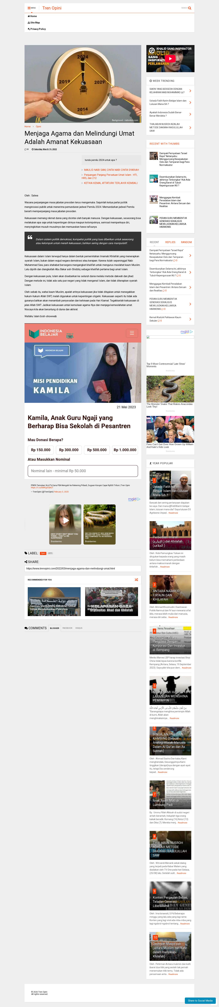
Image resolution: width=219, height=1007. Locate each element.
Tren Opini (51, 8)
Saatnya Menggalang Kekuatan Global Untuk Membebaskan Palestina (53, 608)
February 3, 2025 (61, 492)
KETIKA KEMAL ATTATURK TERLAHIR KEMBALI (111, 183)
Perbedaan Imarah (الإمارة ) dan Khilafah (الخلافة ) (167, 541)
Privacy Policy (38, 29)
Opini (38, 126)
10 (155, 937)
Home (33, 16)
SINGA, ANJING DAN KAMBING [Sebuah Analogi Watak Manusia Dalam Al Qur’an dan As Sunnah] (169, 742)
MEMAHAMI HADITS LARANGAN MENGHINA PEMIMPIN (170, 696)
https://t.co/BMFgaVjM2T (42, 488)
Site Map (35, 22)
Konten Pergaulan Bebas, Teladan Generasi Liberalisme (170, 902)
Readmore (173, 513)
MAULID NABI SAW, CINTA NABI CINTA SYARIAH (111, 169)
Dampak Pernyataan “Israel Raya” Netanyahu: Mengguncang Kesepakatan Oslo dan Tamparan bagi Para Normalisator (175, 159)
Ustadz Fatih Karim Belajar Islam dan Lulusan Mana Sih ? (170, 491)
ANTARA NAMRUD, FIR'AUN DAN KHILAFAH (166, 595)
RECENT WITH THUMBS (165, 143)
